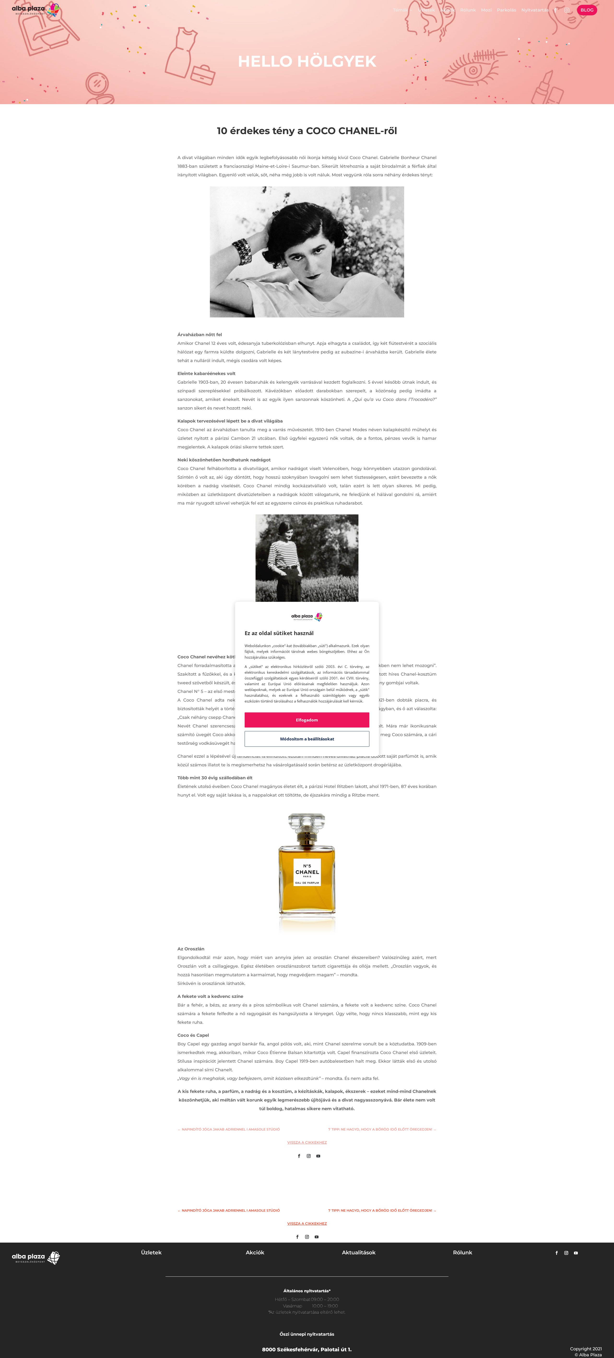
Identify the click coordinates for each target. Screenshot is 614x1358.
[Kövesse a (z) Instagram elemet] (309, 1156)
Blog (587, 10)
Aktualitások (359, 1252)
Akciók (447, 10)
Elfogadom (307, 720)
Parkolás (506, 10)
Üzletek (426, 10)
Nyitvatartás (535, 10)
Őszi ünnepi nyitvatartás (307, 1334)
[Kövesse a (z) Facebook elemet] (299, 1156)
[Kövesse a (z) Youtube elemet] (318, 1156)
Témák (400, 10)
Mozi (486, 10)
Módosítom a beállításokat (307, 739)
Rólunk (468, 10)
